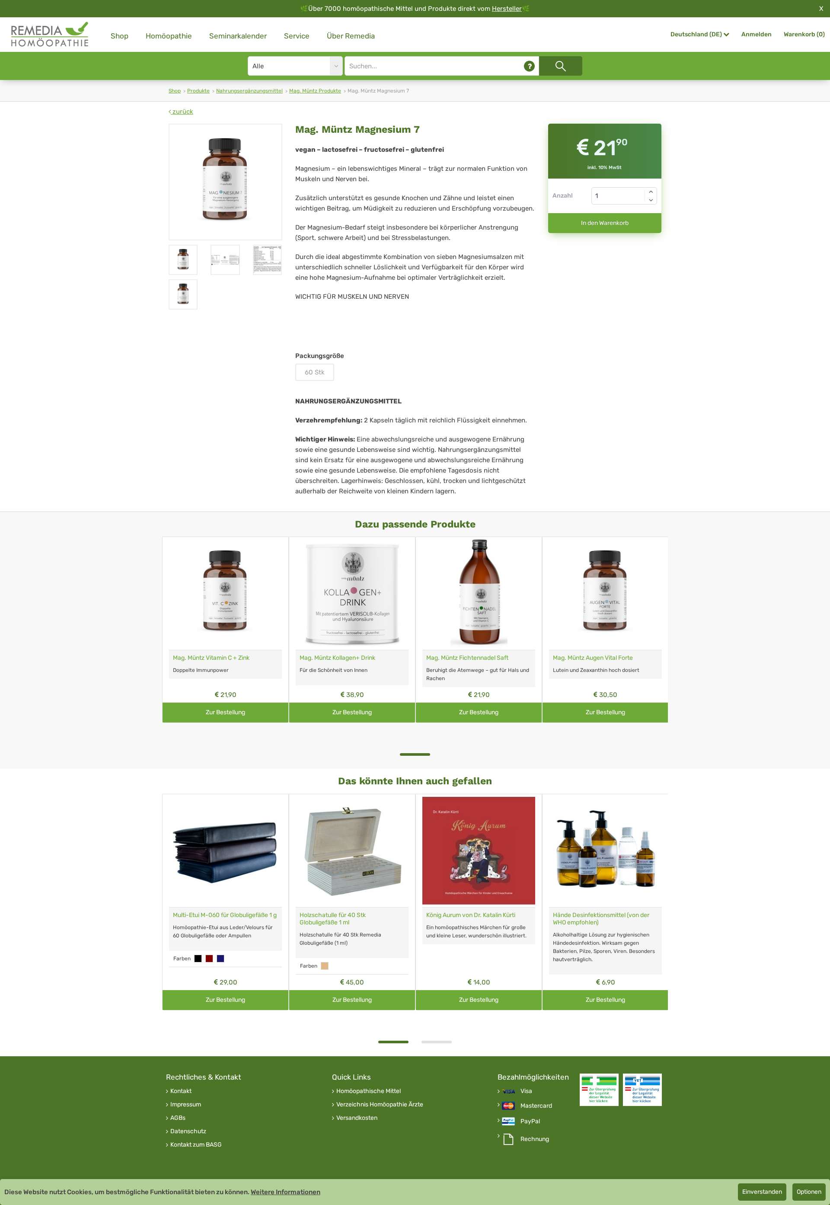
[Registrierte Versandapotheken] (599, 1090)
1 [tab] (415, 754)
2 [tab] (436, 1042)
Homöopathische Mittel (368, 1091)
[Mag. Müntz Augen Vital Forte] (605, 593)
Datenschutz (188, 1131)
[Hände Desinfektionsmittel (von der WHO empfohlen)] (605, 850)
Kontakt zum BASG (196, 1145)
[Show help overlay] (529, 66)
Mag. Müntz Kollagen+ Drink (337, 658)
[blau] (220, 958)
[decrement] (651, 200)
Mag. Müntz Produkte (315, 91)
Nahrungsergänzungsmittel (249, 91)
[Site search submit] (560, 66)
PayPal (530, 1122)
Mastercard (536, 1106)
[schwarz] (198, 958)
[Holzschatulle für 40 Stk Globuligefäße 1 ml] (352, 850)
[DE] (50, 34)
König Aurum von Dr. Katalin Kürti (470, 915)
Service (297, 36)
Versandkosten (356, 1118)
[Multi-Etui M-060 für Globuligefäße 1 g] (225, 850)
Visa (526, 1091)
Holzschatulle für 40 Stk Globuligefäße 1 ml (333, 918)
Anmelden (756, 34)
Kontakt (181, 1091)
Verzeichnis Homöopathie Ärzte (379, 1105)
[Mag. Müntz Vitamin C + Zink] (225, 593)
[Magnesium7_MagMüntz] (183, 260)
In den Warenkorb (605, 223)
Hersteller (507, 9)
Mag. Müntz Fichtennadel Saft (467, 658)
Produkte (198, 91)
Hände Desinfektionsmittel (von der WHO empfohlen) (601, 918)
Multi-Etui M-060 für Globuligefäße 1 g (225, 915)
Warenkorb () (804, 34)
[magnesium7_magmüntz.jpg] (225, 182)
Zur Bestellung (225, 712)
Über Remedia (351, 36)
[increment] (651, 191)
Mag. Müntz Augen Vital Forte (593, 658)
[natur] (325, 966)
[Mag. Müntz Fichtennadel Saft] (478, 593)
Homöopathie (169, 36)
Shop (119, 36)
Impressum (185, 1105)
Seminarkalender (238, 36)
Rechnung (534, 1139)
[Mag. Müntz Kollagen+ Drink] (352, 593)
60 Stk (315, 372)
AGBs (177, 1118)
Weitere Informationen (285, 1192)
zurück (182, 111)
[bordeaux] (209, 958)
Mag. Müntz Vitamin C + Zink (211, 658)
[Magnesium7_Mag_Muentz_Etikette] (225, 260)
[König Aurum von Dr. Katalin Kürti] (478, 850)
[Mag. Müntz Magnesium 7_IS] (267, 260)
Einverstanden (762, 1191)
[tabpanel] (225, 630)
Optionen (809, 1191)
